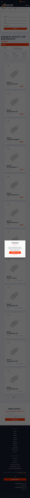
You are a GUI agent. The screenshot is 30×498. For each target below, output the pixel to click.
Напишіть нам (15, 252)
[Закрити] (24, 241)
